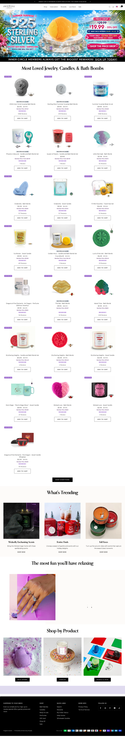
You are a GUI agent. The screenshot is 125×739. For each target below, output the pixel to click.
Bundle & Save (102, 679)
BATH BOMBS (22, 679)
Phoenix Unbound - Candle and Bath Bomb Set (22, 153)
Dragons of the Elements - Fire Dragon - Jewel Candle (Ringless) (22, 455)
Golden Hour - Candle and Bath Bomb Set (62, 253)
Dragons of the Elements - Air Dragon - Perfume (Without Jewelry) (22, 304)
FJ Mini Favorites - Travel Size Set (102, 203)
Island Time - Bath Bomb (102, 303)
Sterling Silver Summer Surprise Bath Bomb (62, 103)
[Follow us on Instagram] (105, 707)
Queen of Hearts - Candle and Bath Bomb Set (62, 153)
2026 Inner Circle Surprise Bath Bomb (22, 103)
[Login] (113, 7)
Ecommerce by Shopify (25, 730)
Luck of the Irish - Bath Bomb (103, 253)
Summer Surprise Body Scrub (102, 103)
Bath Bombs (44, 706)
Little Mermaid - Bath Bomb (102, 153)
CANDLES (62, 679)
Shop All (42, 721)
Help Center (61, 715)
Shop (45, 7)
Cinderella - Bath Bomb (22, 203)
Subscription (54, 7)
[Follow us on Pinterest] (110, 707)
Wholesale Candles (63, 718)
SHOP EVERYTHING (62, 479)
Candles (42, 709)
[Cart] (121, 7)
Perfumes (43, 715)
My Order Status (62, 712)
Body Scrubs (44, 712)
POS (15, 730)
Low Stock (72, 7)
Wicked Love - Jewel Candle (102, 404)
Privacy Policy (83, 706)
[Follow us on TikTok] (119, 707)
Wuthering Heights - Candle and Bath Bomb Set (22, 355)
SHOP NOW (21, 551)
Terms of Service (84, 709)
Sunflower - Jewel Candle (22, 253)
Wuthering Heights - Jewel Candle (102, 355)
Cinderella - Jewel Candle (62, 203)
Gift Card (43, 718)
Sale (79, 7)
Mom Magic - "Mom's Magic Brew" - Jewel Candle (22, 404)
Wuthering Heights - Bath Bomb (62, 355)
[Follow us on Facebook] (100, 707)
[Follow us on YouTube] (114, 707)
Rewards (63, 7)
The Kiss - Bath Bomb (62, 303)
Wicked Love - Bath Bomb (62, 404)
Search (59, 706)
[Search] (109, 7)
